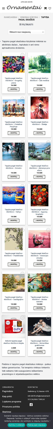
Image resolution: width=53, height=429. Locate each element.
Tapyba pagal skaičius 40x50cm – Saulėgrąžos (13, 298)
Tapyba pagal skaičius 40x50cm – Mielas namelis (39, 299)
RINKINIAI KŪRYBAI (29, 17)
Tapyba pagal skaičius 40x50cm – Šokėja (39, 123)
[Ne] (49, 422)
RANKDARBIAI (10, 17)
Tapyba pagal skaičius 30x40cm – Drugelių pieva (13, 80)
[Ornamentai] (24, 8)
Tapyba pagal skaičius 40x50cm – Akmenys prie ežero (39, 168)
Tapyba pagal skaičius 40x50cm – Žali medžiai (39, 79)
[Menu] (3, 8)
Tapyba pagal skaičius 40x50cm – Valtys (13, 210)
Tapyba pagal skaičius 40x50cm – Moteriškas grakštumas (39, 343)
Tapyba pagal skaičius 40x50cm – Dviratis (13, 167)
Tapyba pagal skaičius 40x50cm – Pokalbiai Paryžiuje (13, 124)
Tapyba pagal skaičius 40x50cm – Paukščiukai (13, 254)
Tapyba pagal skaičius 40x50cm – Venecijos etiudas (39, 255)
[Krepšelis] (45, 8)
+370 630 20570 (26, 2)
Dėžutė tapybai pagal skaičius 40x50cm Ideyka (13, 342)
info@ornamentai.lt (43, 396)
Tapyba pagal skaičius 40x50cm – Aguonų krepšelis (39, 211)
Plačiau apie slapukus (36, 425)
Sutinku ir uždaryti (16, 425)
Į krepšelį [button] (13, 89)
